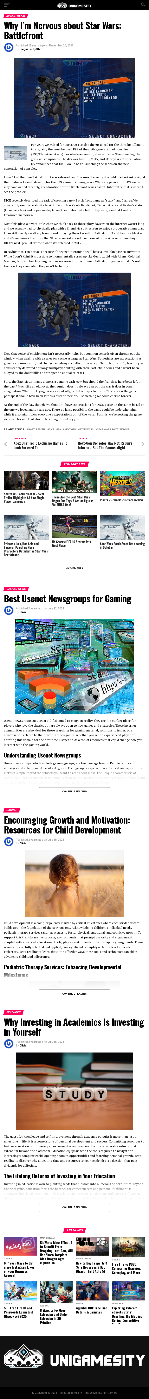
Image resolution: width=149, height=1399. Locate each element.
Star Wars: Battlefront (113, 429)
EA (59, 429)
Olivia (23, 612)
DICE (51, 429)
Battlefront (36, 429)
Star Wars (87, 429)
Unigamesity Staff (30, 49)
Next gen (70, 429)
